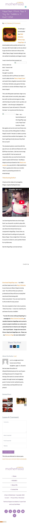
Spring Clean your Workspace (7, 405)
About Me (14, 485)
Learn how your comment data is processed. (14, 459)
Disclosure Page (9, 335)
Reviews (9, 23)
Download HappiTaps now (9, 282)
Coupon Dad (22, 501)
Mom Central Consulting (17, 318)
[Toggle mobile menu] (26, 7)
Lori (5, 23)
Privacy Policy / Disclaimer (17, 497)
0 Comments (16, 23)
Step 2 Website (21, 285)
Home (14, 476)
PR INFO (14, 480)
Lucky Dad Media (15, 504)
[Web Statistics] (3, 522)
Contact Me (14, 489)
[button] (3, 405)
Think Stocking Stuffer (8, 177)
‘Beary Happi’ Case (19, 78)
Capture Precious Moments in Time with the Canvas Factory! (21, 401)
